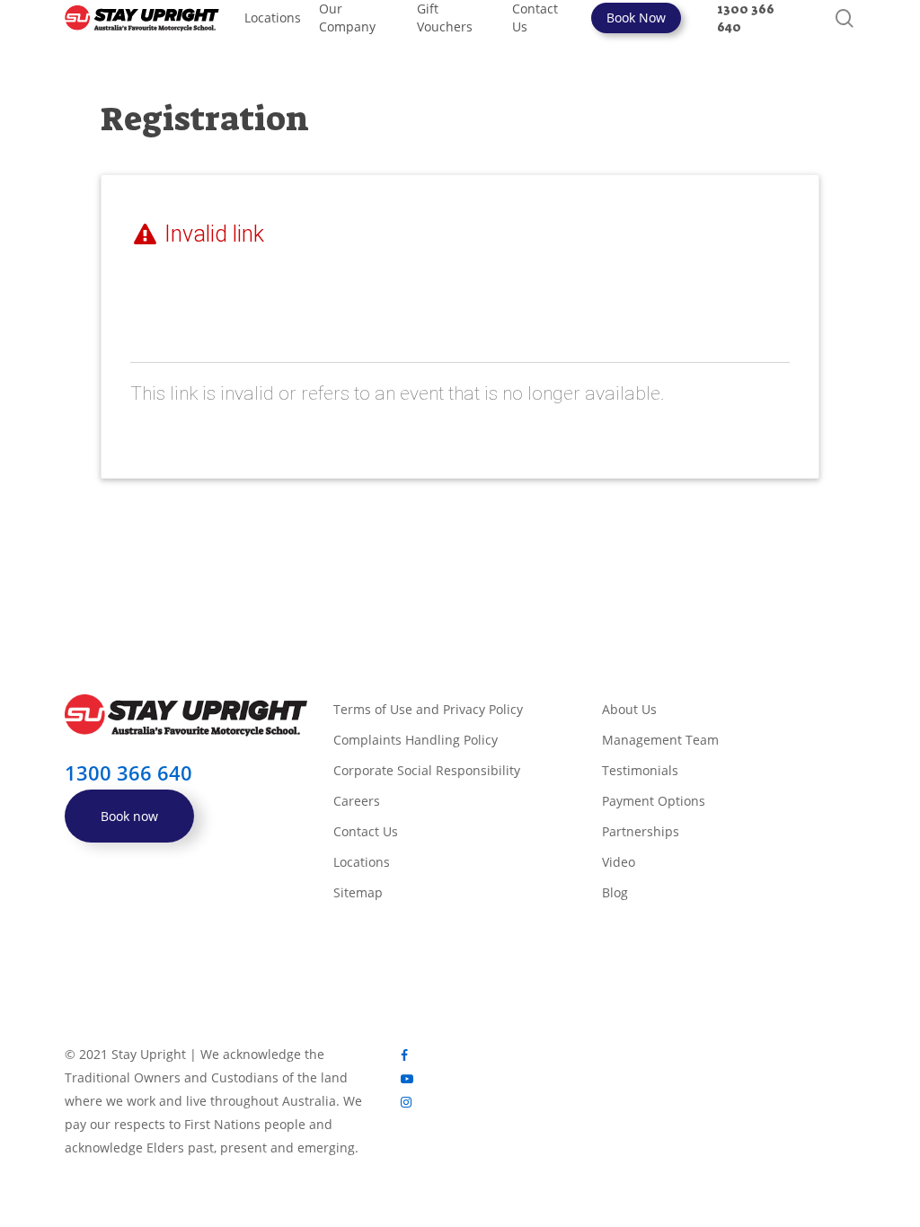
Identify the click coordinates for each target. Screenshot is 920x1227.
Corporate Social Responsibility (426, 770)
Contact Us (365, 831)
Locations (361, 861)
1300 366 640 (128, 772)
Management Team (660, 739)
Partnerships (640, 831)
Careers (356, 800)
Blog (615, 892)
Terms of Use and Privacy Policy (428, 709)
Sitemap (358, 892)
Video (618, 861)
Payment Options (653, 800)
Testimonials (640, 770)
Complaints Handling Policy (415, 739)
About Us (629, 709)
